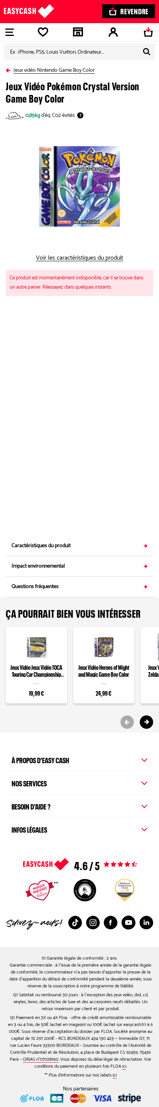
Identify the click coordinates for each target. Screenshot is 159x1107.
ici (124, 1066)
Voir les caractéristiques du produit (79, 258)
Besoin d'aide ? (31, 805)
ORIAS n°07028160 (40, 1059)
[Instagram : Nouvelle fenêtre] (93, 923)
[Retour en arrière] (10, 69)
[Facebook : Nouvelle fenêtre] (111, 923)
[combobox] (79, 51)
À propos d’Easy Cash (40, 759)
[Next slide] (146, 722)
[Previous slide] (127, 722)
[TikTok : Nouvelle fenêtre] (75, 923)
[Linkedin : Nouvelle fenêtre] (146, 923)
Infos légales (29, 829)
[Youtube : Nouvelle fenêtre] (128, 923)
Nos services (29, 782)
